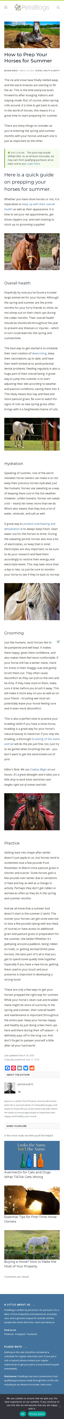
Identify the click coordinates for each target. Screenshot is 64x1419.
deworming (39, 353)
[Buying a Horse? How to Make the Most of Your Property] (32, 1244)
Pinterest (9, 1334)
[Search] (58, 7)
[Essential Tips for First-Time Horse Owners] (32, 1200)
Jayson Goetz (11, 70)
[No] (59, 1406)
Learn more (33, 163)
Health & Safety (51, 70)
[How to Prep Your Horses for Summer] (32, 35)
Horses (38, 70)
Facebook (32, 1334)
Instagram (20, 1334)
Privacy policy (37, 1414)
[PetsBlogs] (32, 7)
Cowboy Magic (38, 769)
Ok (22, 1414)
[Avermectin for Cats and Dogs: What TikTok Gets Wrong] (32, 1155)
